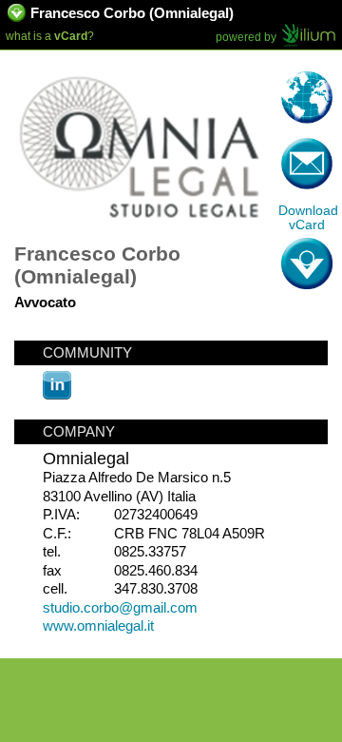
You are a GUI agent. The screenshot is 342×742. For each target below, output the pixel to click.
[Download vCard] (17, 17)
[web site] (306, 97)
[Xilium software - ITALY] (308, 36)
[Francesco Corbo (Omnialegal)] (140, 227)
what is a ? (50, 36)
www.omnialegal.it (98, 625)
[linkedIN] (57, 394)
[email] (306, 164)
